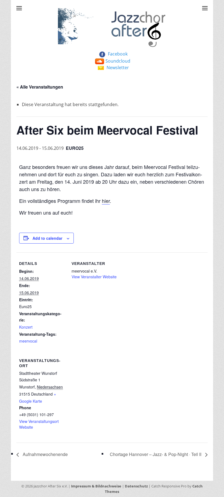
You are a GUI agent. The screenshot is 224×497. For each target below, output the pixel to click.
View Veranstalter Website (94, 276)
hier (106, 200)
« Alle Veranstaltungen (39, 87)
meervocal (28, 341)
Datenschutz (136, 486)
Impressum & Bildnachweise (96, 486)
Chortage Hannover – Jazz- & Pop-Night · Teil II (156, 454)
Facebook (118, 54)
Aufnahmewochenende (45, 454)
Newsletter (118, 68)
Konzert (26, 327)
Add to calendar (47, 238)
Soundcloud (117, 61)
